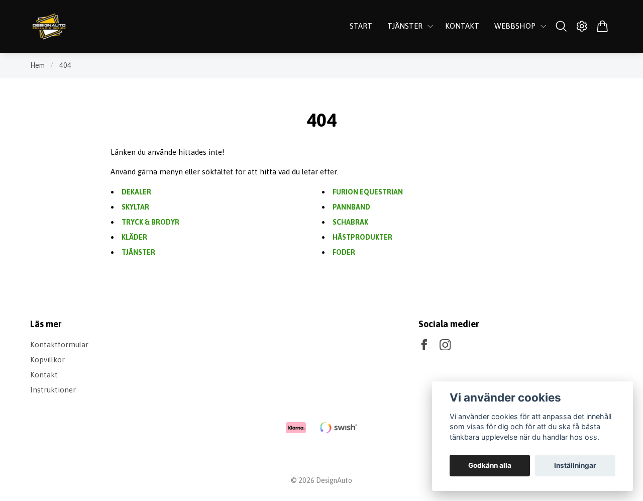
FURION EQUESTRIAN (368, 192)
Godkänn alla (489, 465)
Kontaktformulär (59, 344)
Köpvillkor (47, 359)
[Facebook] (424, 345)
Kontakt (44, 374)
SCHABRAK (350, 222)
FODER (344, 252)
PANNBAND (351, 207)
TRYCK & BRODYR (150, 222)
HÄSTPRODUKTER (362, 237)
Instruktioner (53, 389)
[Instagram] (445, 345)
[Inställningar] (582, 26)
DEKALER (136, 192)
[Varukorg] (602, 26)
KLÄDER (134, 237)
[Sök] (561, 26)
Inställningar (575, 465)
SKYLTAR (135, 207)
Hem (37, 65)
